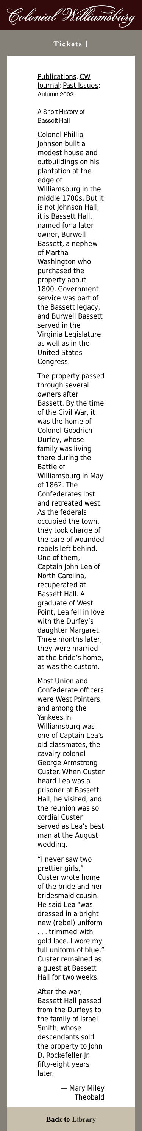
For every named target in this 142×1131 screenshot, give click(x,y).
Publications (56, 76)
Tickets (68, 43)
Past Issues (80, 85)
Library (84, 1119)
